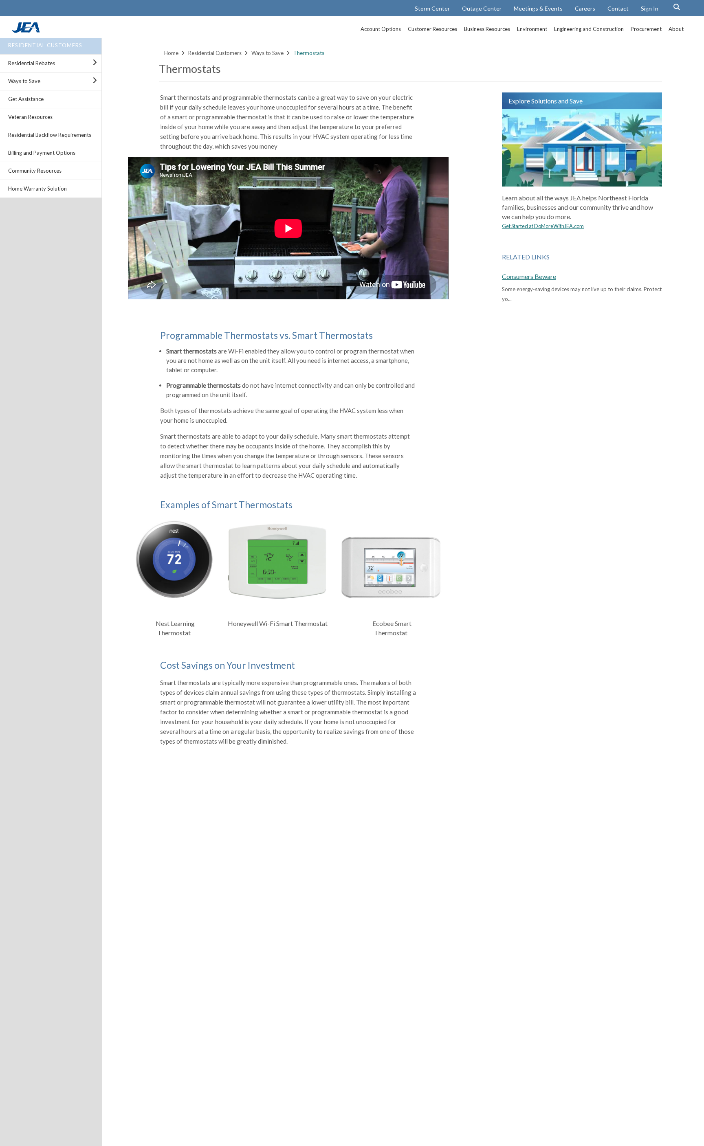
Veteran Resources (30, 117)
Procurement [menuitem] (646, 29)
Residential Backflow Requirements (49, 135)
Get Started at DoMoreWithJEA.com (543, 226)
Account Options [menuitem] (381, 29)
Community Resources (35, 170)
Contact (618, 8)
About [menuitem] (676, 29)
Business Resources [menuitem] (487, 29)
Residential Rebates (31, 63)
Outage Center (482, 8)
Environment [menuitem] (532, 29)
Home (171, 53)
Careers (585, 8)
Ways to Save (24, 81)
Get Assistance (26, 99)
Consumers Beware (529, 276)
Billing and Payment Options (41, 152)
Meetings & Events (538, 8)
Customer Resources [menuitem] (432, 29)
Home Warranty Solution (37, 188)
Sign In (649, 8)
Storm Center (432, 8)
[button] (677, 7)
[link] (27, 30)
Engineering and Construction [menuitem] (589, 29)
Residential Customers (45, 45)
